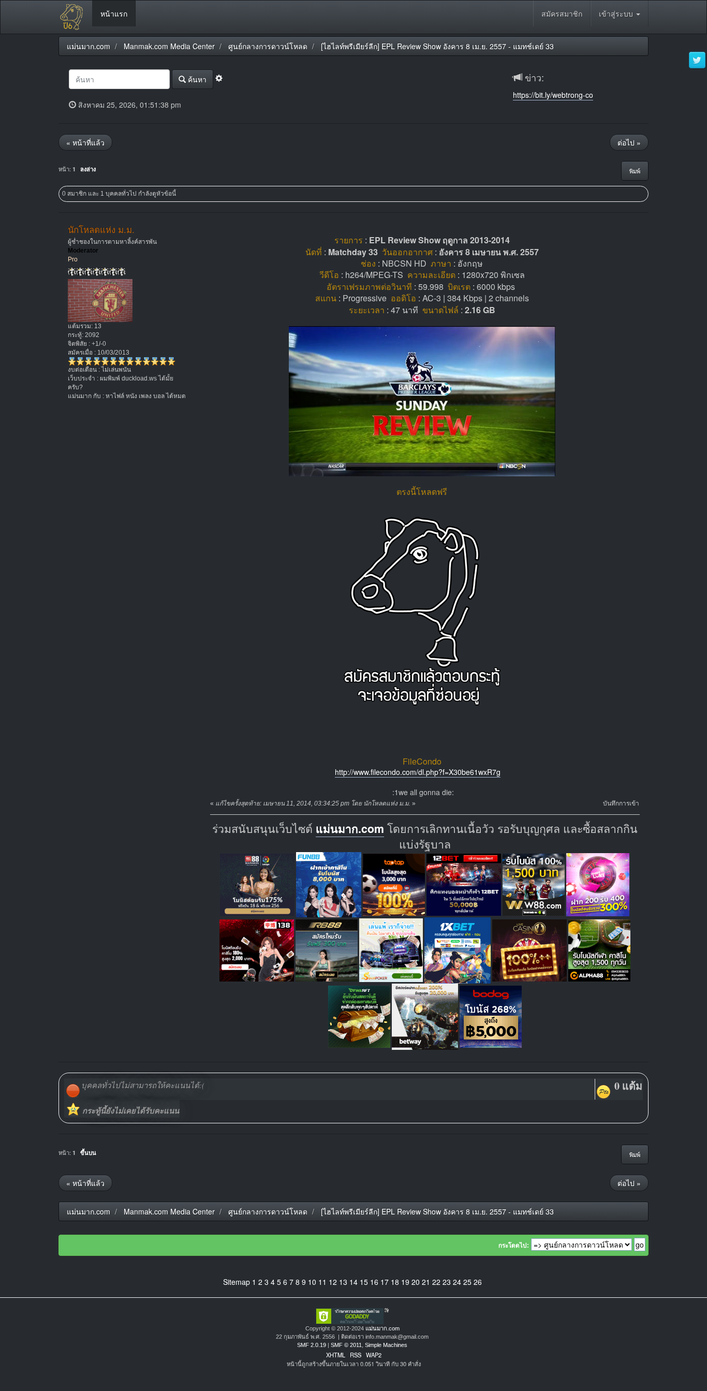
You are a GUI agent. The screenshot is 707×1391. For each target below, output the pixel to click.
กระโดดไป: (513, 1245)
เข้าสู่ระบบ (617, 13)
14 (353, 1282)
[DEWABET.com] (359, 1015)
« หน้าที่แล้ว (85, 142)
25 (467, 1282)
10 (312, 1282)
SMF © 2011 (346, 1345)
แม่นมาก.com (350, 829)
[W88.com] (534, 883)
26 (478, 1282)
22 (436, 1282)
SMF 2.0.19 (311, 1345)
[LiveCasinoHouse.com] (529, 949)
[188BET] (394, 883)
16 (374, 1282)
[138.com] (256, 949)
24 (457, 1282)
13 (343, 1282)
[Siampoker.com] (391, 949)
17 (384, 1282)
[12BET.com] (463, 883)
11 (322, 1282)
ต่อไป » (629, 142)
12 (333, 1282)
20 (415, 1282)
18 (395, 1282)
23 (447, 1282)
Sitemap (236, 1282)
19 (405, 1282)
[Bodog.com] (491, 1015)
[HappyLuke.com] (597, 883)
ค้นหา (196, 79)
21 (426, 1282)
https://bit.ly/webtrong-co (553, 95)
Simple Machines (386, 1345)
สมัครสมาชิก (561, 13)
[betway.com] (425, 1015)
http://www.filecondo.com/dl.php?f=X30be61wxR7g (417, 772)
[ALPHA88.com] (599, 949)
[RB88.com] (327, 949)
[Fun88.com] (328, 883)
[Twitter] (697, 60)
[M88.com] (257, 883)
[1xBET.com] (457, 949)
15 (364, 1282)
